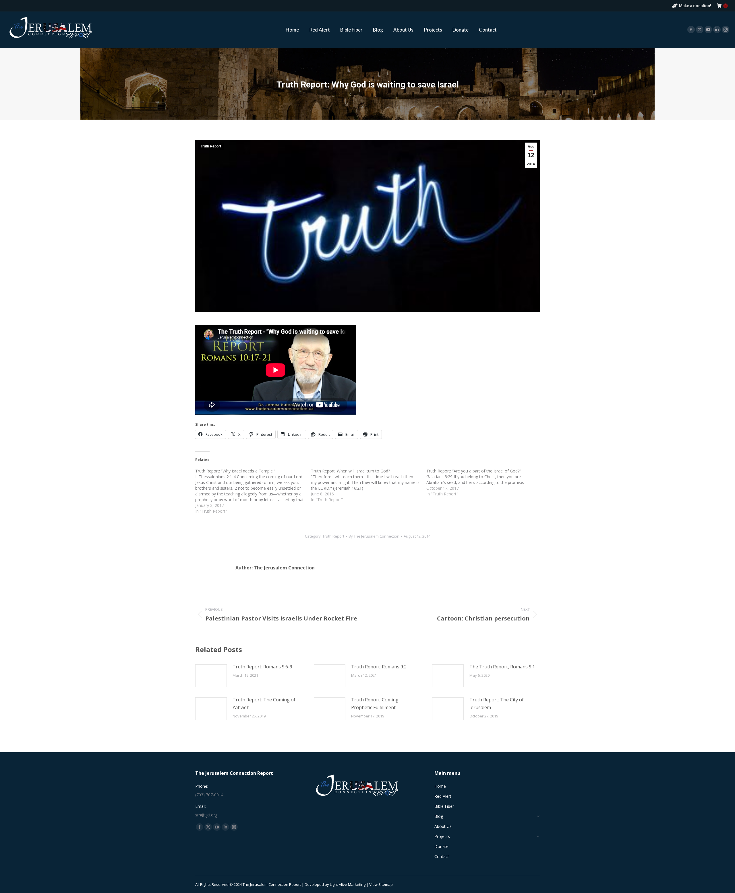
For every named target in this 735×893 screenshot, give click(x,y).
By (374, 536)
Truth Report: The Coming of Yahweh (264, 703)
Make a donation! (695, 5)
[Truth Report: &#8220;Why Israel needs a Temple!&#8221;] (253, 491)
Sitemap (385, 884)
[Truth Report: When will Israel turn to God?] (369, 485)
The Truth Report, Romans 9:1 (502, 667)
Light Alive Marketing (347, 884)
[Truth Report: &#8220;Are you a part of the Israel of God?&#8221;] (484, 482)
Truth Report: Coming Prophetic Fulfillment (375, 703)
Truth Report (211, 146)
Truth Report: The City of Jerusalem (496, 703)
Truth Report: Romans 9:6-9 (262, 667)
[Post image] (211, 675)
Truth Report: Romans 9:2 (379, 667)
